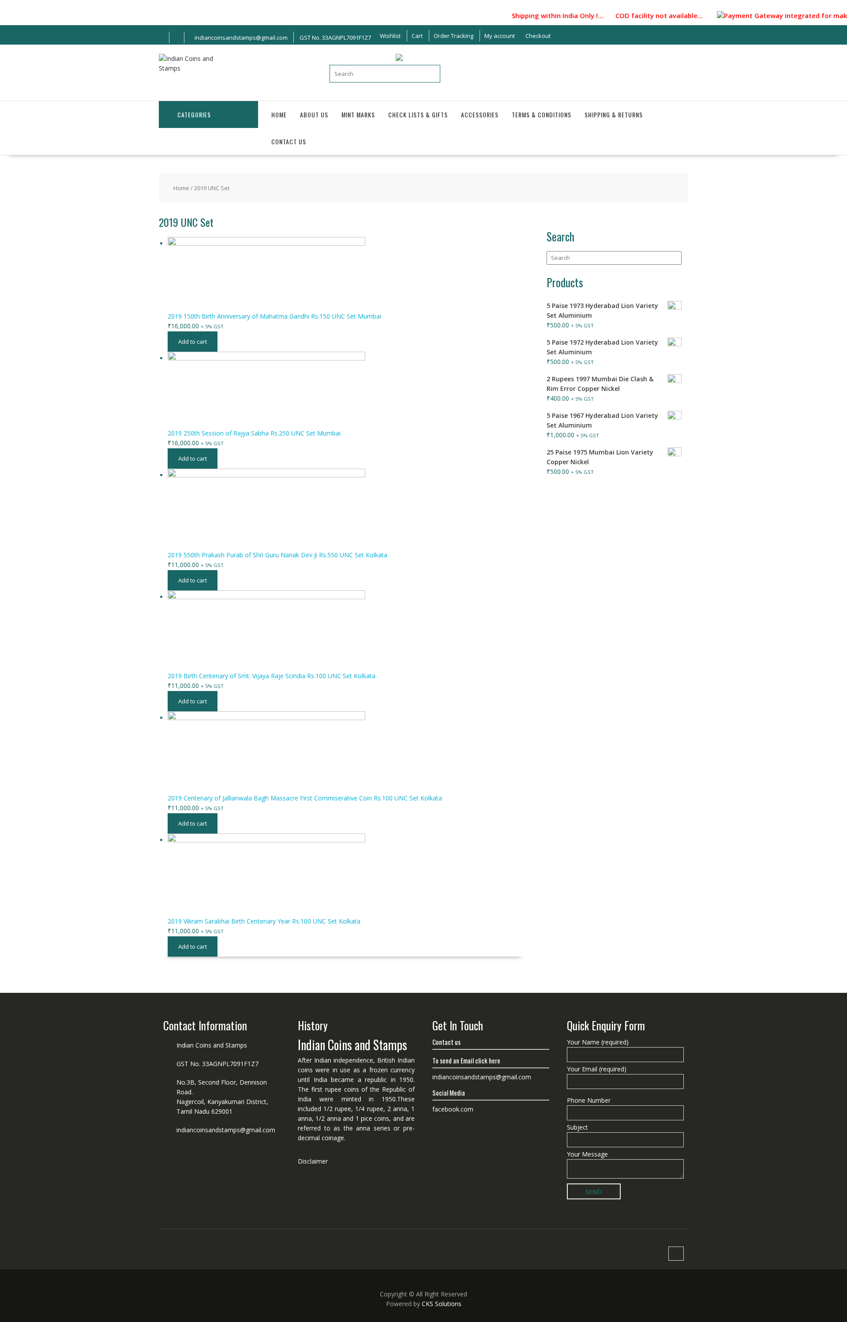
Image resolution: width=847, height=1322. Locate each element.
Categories (194, 114)
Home (279, 114)
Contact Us (288, 141)
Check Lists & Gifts (418, 114)
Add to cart (192, 342)
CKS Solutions (441, 1303)
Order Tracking (453, 36)
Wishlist (390, 36)
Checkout (538, 36)
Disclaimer (313, 1161)
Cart (417, 36)
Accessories (479, 114)
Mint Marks (358, 114)
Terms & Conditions (541, 114)
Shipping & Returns (614, 114)
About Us (314, 114)
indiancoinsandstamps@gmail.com (225, 1130)
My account (499, 36)
